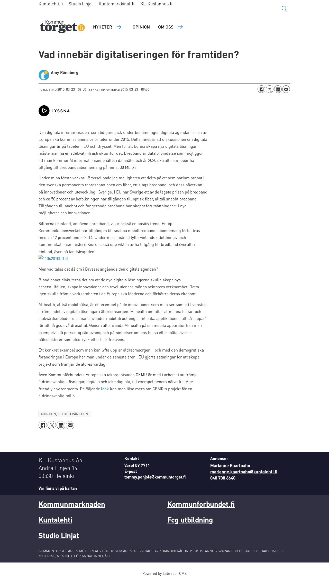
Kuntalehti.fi (51, 3)
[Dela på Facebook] (261, 89)
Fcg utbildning (190, 519)
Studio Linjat (81, 3)
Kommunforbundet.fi (201, 504)
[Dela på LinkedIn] (278, 89)
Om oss (165, 27)
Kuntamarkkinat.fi (116, 3)
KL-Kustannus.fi (156, 3)
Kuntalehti (55, 519)
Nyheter (102, 27)
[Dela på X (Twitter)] (269, 89)
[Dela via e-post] (286, 89)
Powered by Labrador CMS (164, 573)
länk (105, 388)
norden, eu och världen (64, 414)
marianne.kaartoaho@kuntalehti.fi (243, 471)
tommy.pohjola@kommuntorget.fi (155, 476)
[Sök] (285, 9)
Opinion (141, 27)
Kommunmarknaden (72, 504)
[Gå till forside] (62, 27)
